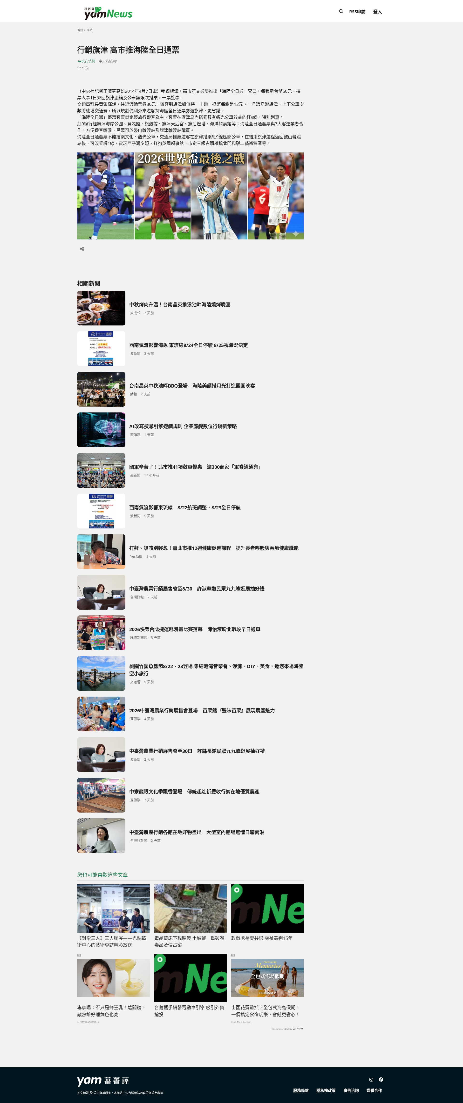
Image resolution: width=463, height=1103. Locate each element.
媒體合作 (374, 1090)
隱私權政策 (326, 1090)
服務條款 (301, 1090)
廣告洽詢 (351, 1090)
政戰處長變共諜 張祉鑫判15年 (262, 938)
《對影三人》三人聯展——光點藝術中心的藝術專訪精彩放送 (111, 941)
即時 (89, 30)
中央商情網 (86, 61)
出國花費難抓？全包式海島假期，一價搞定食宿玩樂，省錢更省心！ (265, 1011)
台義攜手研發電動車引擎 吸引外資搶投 (189, 1011)
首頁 (80, 30)
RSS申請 (357, 11)
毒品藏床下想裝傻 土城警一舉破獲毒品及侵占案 (189, 941)
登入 (377, 11)
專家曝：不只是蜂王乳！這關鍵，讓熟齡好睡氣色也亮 (111, 1011)
